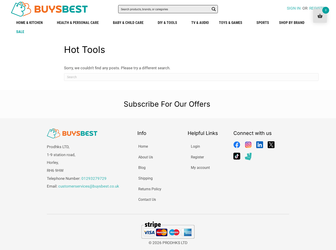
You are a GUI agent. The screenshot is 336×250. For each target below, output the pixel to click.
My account (200, 167)
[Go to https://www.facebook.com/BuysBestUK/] (236, 144)
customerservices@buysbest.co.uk (88, 186)
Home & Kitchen (29, 23)
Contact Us (147, 199)
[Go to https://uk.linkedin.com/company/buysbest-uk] (259, 144)
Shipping (145, 178)
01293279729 (94, 178)
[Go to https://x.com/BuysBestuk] (271, 144)
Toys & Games (230, 23)
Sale (20, 32)
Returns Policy (149, 189)
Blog (142, 167)
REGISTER (318, 8)
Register (197, 157)
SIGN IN (294, 8)
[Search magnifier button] (214, 9)
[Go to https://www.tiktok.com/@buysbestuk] (236, 156)
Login (195, 146)
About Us (145, 157)
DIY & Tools (167, 23)
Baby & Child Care (128, 23)
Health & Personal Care (78, 23)
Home (143, 146)
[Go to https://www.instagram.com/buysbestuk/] (248, 144)
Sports (262, 23)
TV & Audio (200, 23)
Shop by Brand (291, 23)
